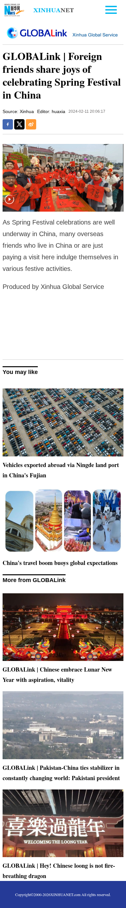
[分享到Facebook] (8, 124)
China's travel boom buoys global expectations (60, 563)
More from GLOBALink (34, 580)
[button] (9, 203)
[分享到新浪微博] (31, 124)
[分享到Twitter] (19, 124)
